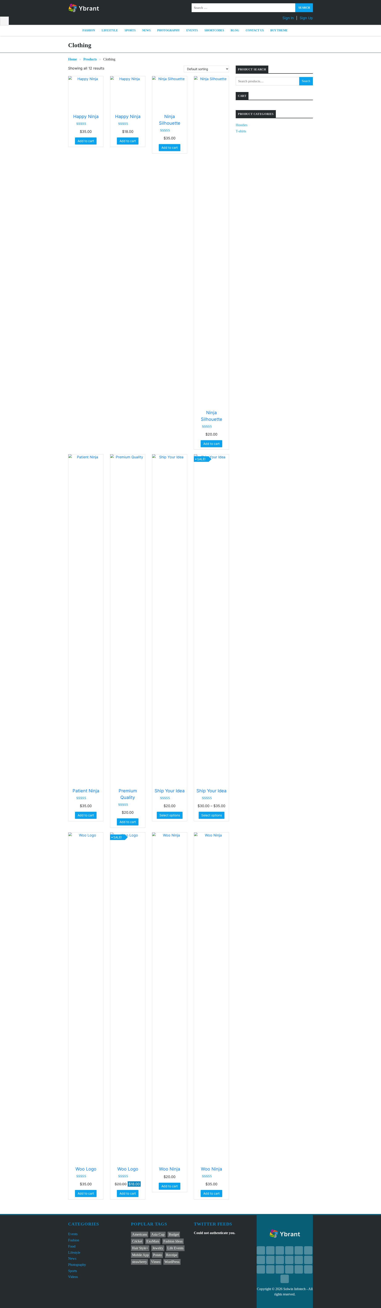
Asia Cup (157, 1234)
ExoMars (152, 1241)
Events (192, 30)
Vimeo (155, 1262)
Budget (174, 1234)
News (146, 30)
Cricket (137, 1241)
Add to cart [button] (86, 141)
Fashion (88, 30)
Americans (139, 1234)
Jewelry (157, 1248)
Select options (169, 815)
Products (90, 59)
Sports (130, 30)
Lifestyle (110, 30)
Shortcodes (214, 30)
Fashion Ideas (173, 1241)
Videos (73, 1277)
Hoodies (241, 125)
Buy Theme (279, 30)
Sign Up (306, 18)
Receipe (171, 1255)
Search (306, 81)
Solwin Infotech (294, 1289)
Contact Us (255, 30)
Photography (168, 30)
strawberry (139, 1262)
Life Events (175, 1248)
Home (72, 59)
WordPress (171, 1262)
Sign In (288, 18)
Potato (157, 1255)
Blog (235, 30)
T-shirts (241, 131)
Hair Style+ (140, 1248)
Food (71, 1246)
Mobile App (140, 1255)
